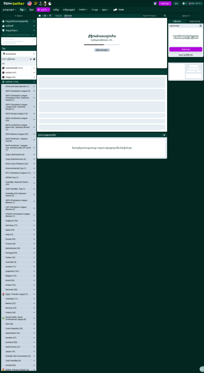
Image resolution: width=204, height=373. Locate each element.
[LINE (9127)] (39, 15)
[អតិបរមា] (34, 21)
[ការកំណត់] (184, 3)
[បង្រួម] (34, 73)
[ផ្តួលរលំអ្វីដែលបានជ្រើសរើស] (30, 51)
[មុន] (28, 35)
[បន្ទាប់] (34, 35)
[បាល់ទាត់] (45, 15)
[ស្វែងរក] (165, 15)
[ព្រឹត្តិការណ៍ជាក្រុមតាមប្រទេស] (34, 51)
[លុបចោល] (164, 135)
